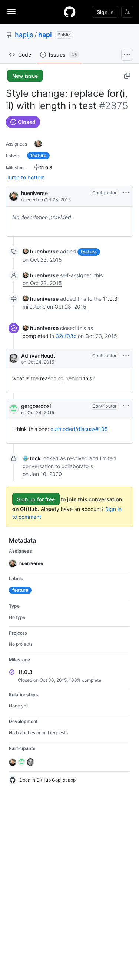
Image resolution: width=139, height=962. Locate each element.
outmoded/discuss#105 (79, 429)
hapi (45, 35)
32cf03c (66, 336)
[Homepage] (70, 12)
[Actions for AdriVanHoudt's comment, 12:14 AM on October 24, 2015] (126, 356)
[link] (41, 251)
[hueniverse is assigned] (38, 143)
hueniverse (34, 193)
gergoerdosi (36, 406)
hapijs (24, 35)
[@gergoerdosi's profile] (13, 409)
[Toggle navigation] (11, 11)
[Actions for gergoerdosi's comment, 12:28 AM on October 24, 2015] (126, 406)
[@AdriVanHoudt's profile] (13, 358)
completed (36, 336)
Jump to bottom (25, 177)
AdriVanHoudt (38, 355)
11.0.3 (110, 298)
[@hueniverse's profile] (13, 195)
